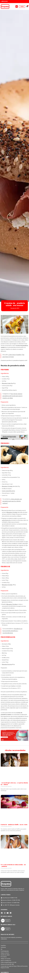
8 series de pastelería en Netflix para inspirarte (14, 824)
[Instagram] (5, 913)
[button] (16, 6)
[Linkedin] (10, 913)
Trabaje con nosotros (5, 958)
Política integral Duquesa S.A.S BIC (8, 962)
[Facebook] (2, 913)
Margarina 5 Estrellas (7, 486)
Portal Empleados (5, 951)
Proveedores (4, 956)
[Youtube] (8, 913)
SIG (1, 949)
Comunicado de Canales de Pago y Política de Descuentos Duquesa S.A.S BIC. (14, 967)
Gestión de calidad (5, 955)
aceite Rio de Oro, (6, 520)
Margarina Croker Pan (7, 383)
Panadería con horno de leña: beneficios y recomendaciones (12, 631)
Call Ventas (3, 947)
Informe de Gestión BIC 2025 (7, 964)
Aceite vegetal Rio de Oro (8, 491)
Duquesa (3, 724)
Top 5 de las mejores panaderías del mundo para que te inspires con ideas (12, 396)
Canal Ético (3, 945)
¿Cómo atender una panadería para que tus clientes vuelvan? (12, 501)
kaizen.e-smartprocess (6, 960)
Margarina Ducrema (7, 664)
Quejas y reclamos (5, 953)
